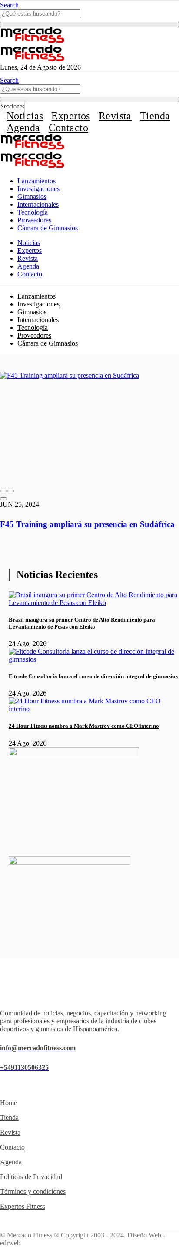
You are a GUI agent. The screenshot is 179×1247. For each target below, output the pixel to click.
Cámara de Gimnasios (47, 228)
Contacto (68, 127)
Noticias (25, 115)
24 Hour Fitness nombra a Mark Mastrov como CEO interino (84, 726)
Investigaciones (38, 188)
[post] (94, 602)
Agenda (23, 127)
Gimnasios (31, 196)
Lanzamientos (36, 181)
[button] (3, 491)
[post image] (89, 428)
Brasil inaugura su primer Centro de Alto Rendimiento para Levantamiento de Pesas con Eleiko (82, 623)
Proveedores (34, 220)
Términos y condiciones (33, 1191)
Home (8, 1102)
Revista (115, 115)
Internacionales (38, 204)
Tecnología (32, 212)
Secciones (12, 106)
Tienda (155, 115)
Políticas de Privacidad (31, 1176)
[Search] (89, 24)
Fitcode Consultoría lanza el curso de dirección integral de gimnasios (93, 676)
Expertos (70, 115)
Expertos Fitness (22, 1206)
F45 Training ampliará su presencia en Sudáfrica (87, 524)
